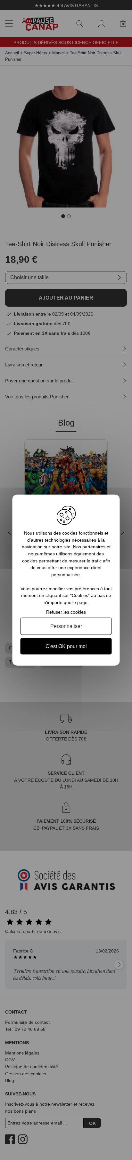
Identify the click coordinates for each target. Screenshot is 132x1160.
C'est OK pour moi (66, 646)
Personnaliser (66, 626)
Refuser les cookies (66, 611)
